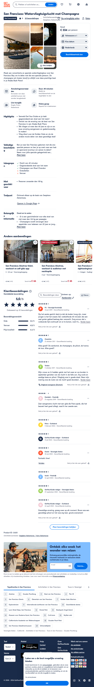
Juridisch (43, 649)
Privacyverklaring (59, 576)
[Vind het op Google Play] (29, 647)
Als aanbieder (76, 645)
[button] (29, 18)
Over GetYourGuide (63, 649)
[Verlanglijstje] (62, 4)
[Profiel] (86, 4)
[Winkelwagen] (70, 4)
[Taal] (78, 4)
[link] (21, 262)
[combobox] (29, 4)
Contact (43, 645)
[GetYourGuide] (7, 4)
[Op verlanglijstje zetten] (35, 242)
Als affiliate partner (77, 652)
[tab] (19, 587)
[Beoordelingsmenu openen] (88, 308)
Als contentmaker (77, 649)
